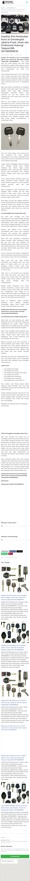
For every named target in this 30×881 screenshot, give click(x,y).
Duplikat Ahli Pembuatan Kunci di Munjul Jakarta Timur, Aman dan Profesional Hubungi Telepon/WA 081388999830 (13, 647)
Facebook (13, 551)
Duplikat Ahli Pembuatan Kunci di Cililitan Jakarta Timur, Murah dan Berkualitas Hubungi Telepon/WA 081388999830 (13, 758)
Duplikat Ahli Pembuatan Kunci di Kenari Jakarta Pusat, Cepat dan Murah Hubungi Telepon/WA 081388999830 (14, 702)
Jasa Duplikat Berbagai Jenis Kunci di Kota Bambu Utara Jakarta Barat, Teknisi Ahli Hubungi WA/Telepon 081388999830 (14, 808)
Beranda (3, 7)
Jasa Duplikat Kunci (11, 7)
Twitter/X (20, 551)
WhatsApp (5, 553)
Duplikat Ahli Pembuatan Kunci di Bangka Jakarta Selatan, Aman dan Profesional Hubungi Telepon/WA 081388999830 (13, 597)
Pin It (11, 553)
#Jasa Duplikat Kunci (11, 557)
